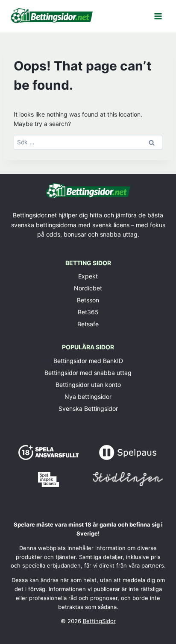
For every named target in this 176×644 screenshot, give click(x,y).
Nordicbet (88, 288)
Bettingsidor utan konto (88, 384)
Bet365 (88, 312)
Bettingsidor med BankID (88, 360)
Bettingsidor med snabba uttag (88, 372)
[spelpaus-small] (127, 452)
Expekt (88, 276)
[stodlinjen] (128, 479)
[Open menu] (158, 16)
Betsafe (88, 324)
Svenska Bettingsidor (88, 408)
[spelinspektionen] (48, 479)
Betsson (88, 300)
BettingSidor (99, 621)
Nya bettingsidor (88, 396)
